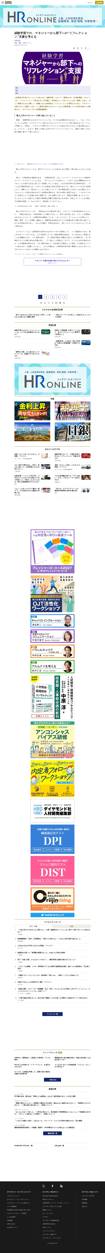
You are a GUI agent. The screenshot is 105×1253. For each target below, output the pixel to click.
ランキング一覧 (52, 1014)
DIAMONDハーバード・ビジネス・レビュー (56, 1203)
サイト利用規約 (12, 1206)
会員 (71, 926)
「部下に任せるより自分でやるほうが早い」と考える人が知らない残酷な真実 (32, 316)
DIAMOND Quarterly (49, 1224)
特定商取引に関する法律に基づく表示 (18, 1210)
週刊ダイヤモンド (48, 1199)
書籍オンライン (47, 1210)
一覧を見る (52, 1080)
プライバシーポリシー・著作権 (16, 1213)
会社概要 (84, 1199)
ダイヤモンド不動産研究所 (51, 1220)
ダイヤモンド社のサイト (51, 1192)
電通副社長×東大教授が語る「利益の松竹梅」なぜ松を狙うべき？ (73, 1058)
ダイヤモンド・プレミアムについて (18, 1199)
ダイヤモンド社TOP (88, 1196)
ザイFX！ (46, 1217)
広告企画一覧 (59, 1145)
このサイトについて (13, 1196)
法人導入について (12, 1227)
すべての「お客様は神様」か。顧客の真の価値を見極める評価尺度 (32, 1072)
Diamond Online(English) (50, 1196)
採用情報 (84, 1203)
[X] (43, 1186)
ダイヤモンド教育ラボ (49, 1234)
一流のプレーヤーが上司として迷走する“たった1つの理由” (73, 316)
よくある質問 (11, 1217)
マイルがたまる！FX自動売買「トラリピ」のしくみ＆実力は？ (73, 1065)
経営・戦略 (17, 43)
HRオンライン (27, 43)
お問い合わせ (11, 1224)
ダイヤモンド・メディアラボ (51, 1238)
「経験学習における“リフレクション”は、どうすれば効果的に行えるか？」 (45, 164)
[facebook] (52, 1186)
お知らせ (84, 1206)
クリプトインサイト (49, 1231)
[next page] (65, 297)
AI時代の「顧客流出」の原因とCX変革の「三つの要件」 (32, 1058)
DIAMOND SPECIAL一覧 (23, 1145)
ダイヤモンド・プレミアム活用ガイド (18, 1203)
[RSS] (61, 1186)
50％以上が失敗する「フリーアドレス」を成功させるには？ (32, 1065)
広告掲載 (10, 1220)
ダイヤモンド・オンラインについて (19, 1192)
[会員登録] (99, 2)
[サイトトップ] (8, 2)
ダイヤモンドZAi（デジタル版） (53, 1206)
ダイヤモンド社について (90, 1192)
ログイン (90, 2)
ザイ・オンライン (48, 1213)
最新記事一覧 (52, 1133)
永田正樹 (17, 40)
